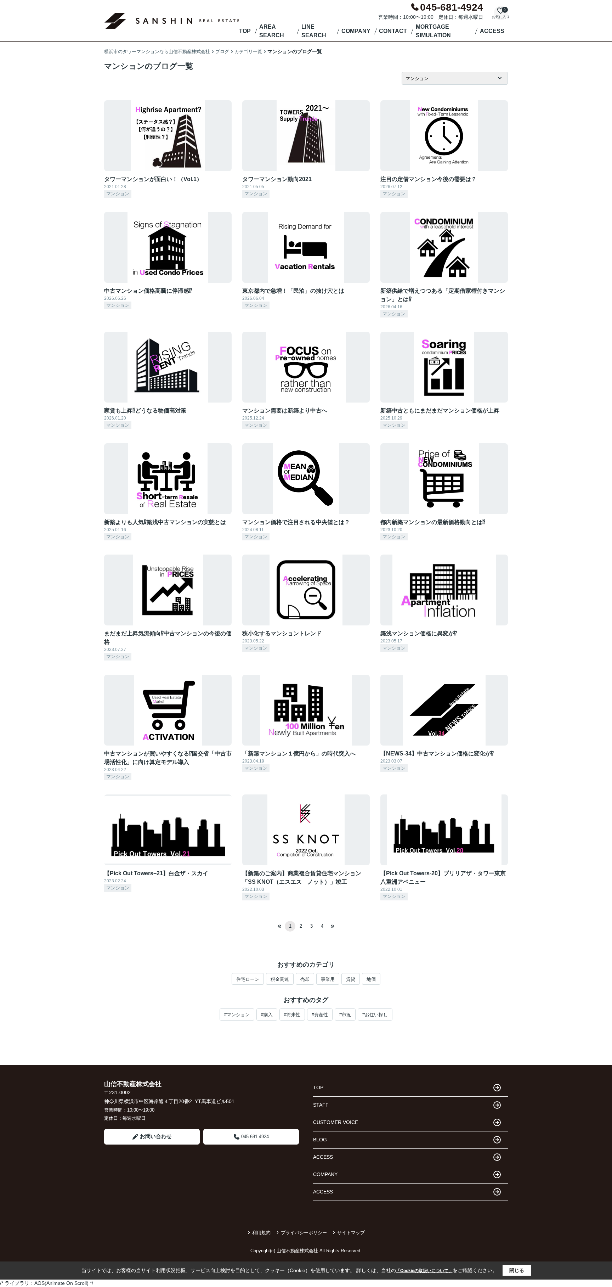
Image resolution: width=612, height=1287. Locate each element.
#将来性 (292, 1014)
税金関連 (280, 979)
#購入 (267, 1014)
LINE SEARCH (313, 31)
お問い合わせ (156, 1136)
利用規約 (261, 1232)
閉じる (516, 1270)
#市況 (345, 1014)
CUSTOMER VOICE (335, 1122)
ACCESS (492, 31)
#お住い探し (375, 1014)
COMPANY (355, 31)
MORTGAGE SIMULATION (433, 31)
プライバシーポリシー (304, 1232)
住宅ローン (247, 979)
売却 (305, 979)
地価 (371, 979)
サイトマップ (351, 1232)
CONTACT (393, 31)
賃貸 (350, 979)
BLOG (320, 1139)
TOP (245, 31)
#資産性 (320, 1014)
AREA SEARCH (271, 31)
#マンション (237, 1014)
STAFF (321, 1105)
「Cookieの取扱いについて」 (424, 1270)
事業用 (328, 979)
